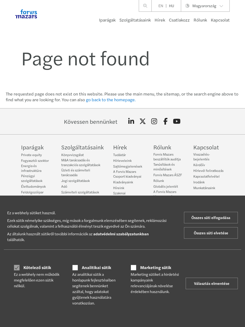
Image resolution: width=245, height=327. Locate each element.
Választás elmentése (211, 283)
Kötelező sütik (37, 267)
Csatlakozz (179, 20)
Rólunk (200, 20)
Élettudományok (33, 186)
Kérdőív (199, 164)
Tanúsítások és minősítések (164, 166)
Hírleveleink (122, 160)
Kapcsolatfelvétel (206, 176)
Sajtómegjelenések (127, 166)
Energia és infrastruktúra (31, 168)
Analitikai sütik (96, 267)
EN (160, 5)
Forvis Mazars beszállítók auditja (167, 156)
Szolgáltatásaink (135, 20)
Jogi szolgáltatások (75, 180)
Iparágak (107, 20)
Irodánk (199, 182)
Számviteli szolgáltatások (80, 192)
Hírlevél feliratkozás (208, 170)
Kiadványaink (123, 182)
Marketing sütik (155, 267)
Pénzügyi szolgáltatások (31, 178)
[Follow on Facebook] (165, 121)
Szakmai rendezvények (123, 195)
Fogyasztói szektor (35, 160)
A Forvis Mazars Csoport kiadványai (127, 174)
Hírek (160, 20)
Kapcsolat (220, 20)
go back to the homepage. (111, 99)
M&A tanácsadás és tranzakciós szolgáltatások (80, 162)
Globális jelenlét (165, 186)
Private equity (31, 154)
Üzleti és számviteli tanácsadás (75, 172)
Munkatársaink (204, 187)
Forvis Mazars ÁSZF (167, 174)
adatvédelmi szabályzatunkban (121, 234)
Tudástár (119, 154)
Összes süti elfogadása (210, 217)
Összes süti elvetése (211, 233)
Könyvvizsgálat (72, 154)
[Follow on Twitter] (143, 121)
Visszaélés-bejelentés (201, 156)
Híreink (118, 187)
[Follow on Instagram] (154, 121)
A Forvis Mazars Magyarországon (165, 194)
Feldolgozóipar (32, 192)
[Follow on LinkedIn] (131, 121)
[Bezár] (240, 18)
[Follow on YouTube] (177, 121)
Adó (64, 186)
